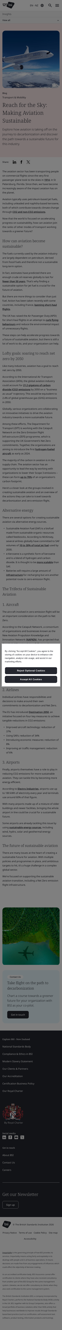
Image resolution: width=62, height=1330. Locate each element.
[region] (31, 665)
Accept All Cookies (31, 679)
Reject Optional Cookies (31, 670)
